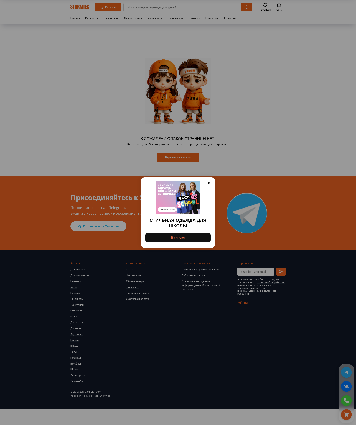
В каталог (178, 237)
